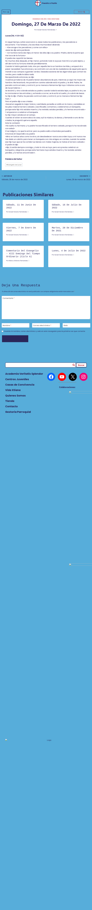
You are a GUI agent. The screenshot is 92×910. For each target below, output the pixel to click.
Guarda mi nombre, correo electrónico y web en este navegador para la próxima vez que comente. (44, 331)
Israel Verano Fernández (46, 30)
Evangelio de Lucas (14, 165)
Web (66, 325)
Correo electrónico (42, 325)
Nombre (7, 325)
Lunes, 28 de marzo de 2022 (78, 178)
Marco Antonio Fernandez (18, 261)
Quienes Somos (15, 395)
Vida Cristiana (53, 19)
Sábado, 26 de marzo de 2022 (14, 178)
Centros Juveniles (17, 379)
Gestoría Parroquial (18, 412)
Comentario (9, 298)
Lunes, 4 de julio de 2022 (68, 250)
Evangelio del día (39, 19)
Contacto (11, 406)
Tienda (9, 401)
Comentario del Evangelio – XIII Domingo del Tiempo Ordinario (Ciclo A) (23, 253)
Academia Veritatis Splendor (24, 374)
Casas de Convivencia (19, 384)
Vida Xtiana (13, 390)
